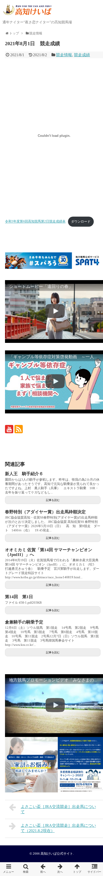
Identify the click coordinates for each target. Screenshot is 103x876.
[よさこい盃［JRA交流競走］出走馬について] (43, 869)
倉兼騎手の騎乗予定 (24, 622)
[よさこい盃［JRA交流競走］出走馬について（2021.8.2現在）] (60, 869)
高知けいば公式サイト (56, 853)
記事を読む (53, 500)
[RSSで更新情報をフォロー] (18, 429)
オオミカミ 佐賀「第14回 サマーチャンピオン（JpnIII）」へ (48, 552)
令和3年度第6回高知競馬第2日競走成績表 (35, 221)
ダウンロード (80, 221)
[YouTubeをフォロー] (9, 429)
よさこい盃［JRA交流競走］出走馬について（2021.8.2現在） (58, 828)
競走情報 (64, 55)
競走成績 (82, 55)
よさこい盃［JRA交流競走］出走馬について (58, 809)
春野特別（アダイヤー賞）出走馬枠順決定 (45, 512)
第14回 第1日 (19, 596)
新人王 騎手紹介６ (24, 473)
